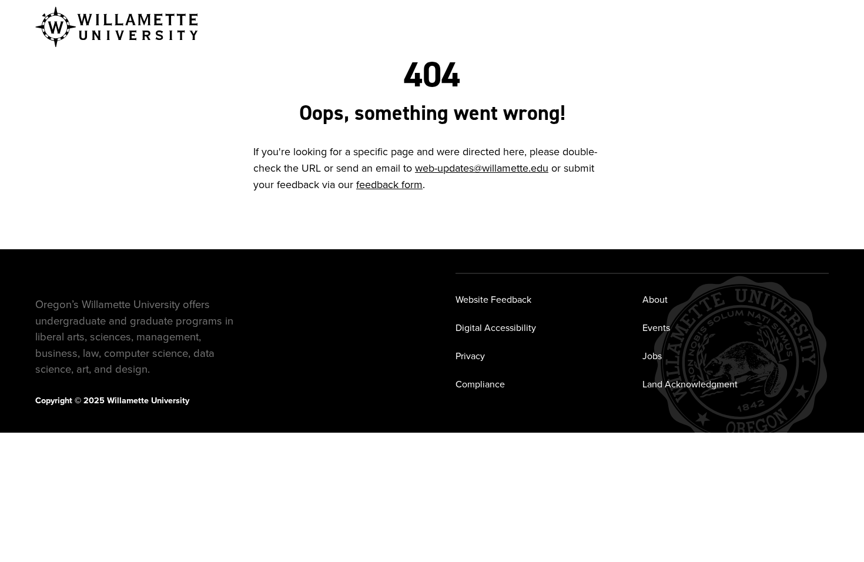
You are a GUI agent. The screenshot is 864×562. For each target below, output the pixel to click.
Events (656, 327)
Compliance (480, 384)
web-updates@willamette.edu (481, 168)
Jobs (652, 356)
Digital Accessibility (496, 327)
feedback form (389, 184)
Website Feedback (493, 299)
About (655, 299)
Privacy (470, 356)
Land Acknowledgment (690, 384)
